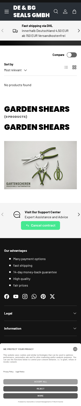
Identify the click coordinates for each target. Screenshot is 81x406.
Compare (58, 55)
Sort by (8, 64)
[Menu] (6, 11)
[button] (74, 11)
